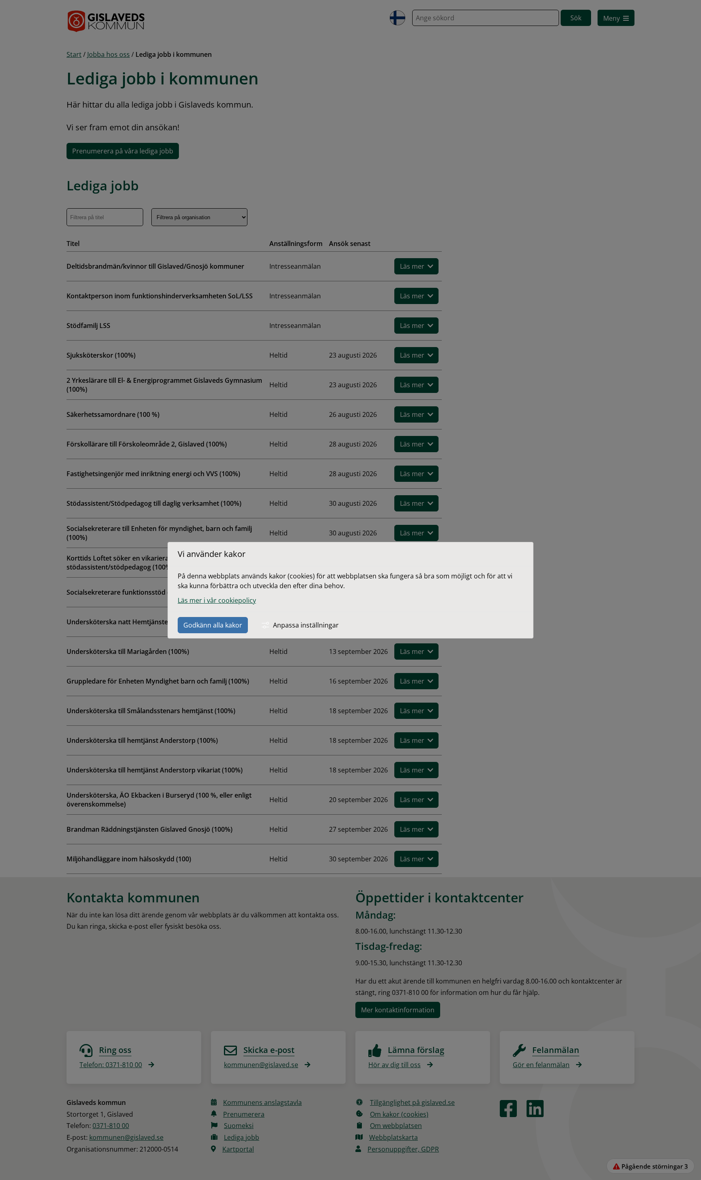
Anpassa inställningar (306, 625)
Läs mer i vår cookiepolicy (217, 600)
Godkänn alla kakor (212, 625)
